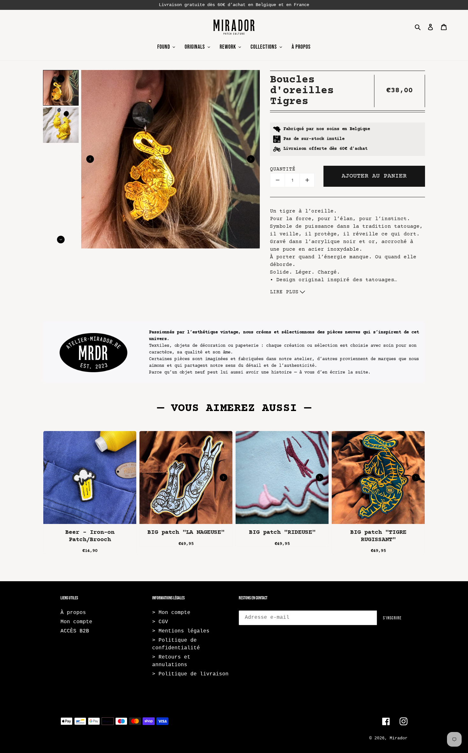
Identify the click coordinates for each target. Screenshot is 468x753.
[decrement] (277, 180)
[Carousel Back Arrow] (90, 159)
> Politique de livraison (190, 674)
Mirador (399, 738)
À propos (73, 613)
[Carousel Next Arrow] (251, 159)
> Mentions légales (180, 631)
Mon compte (76, 622)
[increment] (307, 180)
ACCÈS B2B (74, 631)
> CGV (160, 622)
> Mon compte (171, 613)
